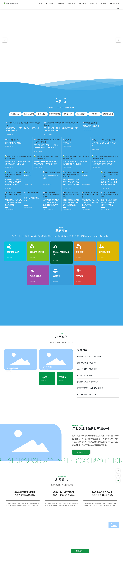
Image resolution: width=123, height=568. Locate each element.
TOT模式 (62, 377)
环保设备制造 (15, 114)
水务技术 (79, 252)
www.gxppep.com (81, 544)
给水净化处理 (35, 276)
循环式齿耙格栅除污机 (91, 126)
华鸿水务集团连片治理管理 (87, 369)
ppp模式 (45, 377)
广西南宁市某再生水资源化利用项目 (90, 388)
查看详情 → (10, 258)
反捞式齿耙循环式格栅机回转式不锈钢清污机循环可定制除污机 (71, 202)
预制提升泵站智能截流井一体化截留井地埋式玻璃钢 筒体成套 (109, 202)
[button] (4, 40)
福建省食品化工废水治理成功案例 (89, 356)
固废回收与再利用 (37, 252)
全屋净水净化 (68, 114)
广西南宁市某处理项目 (85, 375)
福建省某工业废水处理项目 (87, 363)
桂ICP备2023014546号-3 (62, 565)
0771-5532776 (80, 526)
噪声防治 (79, 276)
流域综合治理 (104, 252)
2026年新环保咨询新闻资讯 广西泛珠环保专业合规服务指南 (64, 494)
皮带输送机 (67, 143)
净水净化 (85, 175)
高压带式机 (41, 114)
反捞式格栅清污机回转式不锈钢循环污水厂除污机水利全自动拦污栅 (71, 182)
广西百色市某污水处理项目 (87, 394)
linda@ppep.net (81, 541)
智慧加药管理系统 (55, 114)
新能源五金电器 (108, 114)
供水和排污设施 (13, 252)
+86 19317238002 (81, 529)
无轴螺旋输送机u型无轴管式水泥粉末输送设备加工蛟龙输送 (13, 202)
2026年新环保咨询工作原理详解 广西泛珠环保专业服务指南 (103, 494)
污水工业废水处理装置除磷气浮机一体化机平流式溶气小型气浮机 (109, 182)
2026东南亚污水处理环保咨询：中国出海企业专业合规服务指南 (25, 494)
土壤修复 (56, 276)
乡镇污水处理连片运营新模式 (87, 382)
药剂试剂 (94, 114)
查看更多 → (9, 371)
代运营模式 (47, 367)
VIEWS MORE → (10, 134)
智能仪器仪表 (81, 114)
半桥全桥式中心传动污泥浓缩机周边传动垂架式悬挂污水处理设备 (13, 182)
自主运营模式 (12, 368)
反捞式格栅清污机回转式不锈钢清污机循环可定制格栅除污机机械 (51, 202)
